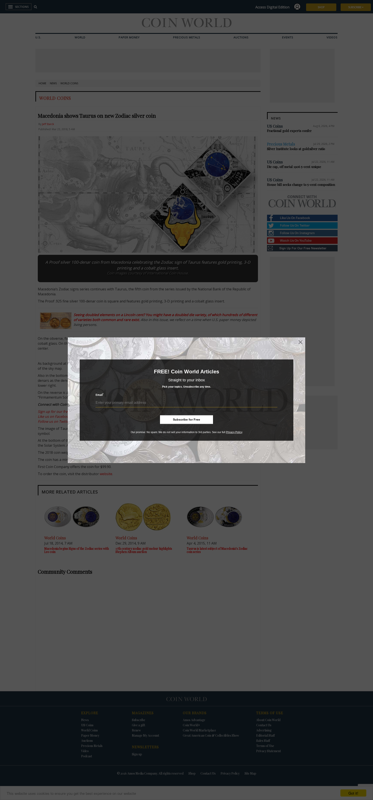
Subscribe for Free (186, 419)
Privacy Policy (234, 432)
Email (99, 394)
